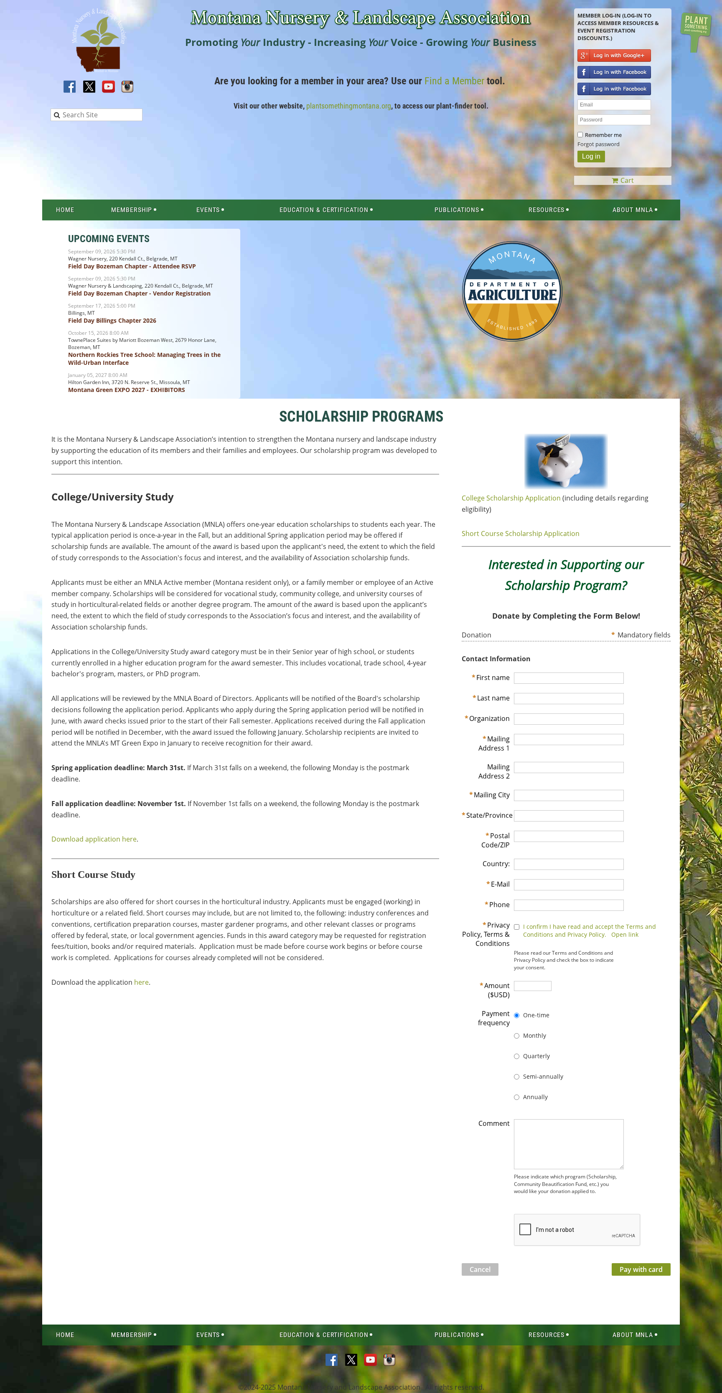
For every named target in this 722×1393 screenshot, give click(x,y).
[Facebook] (70, 87)
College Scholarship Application (511, 498)
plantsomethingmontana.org (348, 105)
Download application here (94, 839)
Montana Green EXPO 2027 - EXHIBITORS (126, 390)
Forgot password (598, 144)
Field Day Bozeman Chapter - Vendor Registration (139, 293)
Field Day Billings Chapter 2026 (112, 320)
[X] (89, 87)
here (141, 982)
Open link (624, 934)
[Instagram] (128, 87)
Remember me (603, 135)
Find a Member (454, 81)
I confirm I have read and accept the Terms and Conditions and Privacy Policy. (589, 930)
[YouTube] (108, 87)
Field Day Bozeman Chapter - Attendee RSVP (132, 266)
